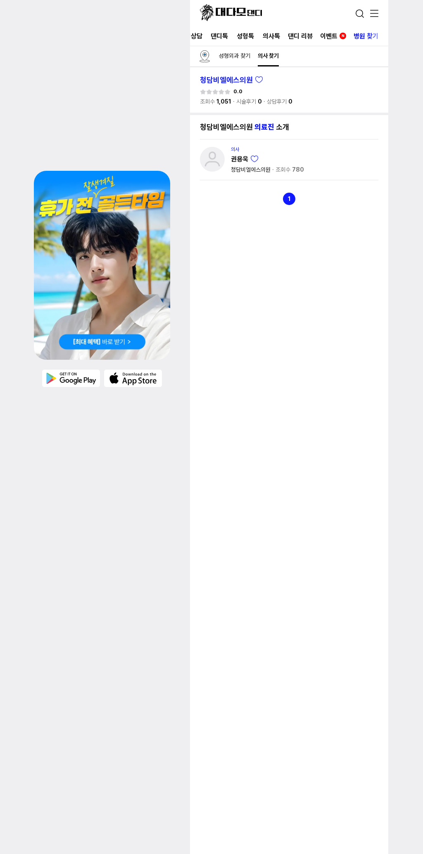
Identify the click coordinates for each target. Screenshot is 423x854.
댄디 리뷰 (300, 36)
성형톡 (245, 36)
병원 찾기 (366, 36)
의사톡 (271, 36)
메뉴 (374, 14)
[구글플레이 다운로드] (71, 378)
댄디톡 (219, 36)
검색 (360, 13)
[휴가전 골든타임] (102, 265)
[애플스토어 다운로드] (133, 378)
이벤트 (332, 36)
